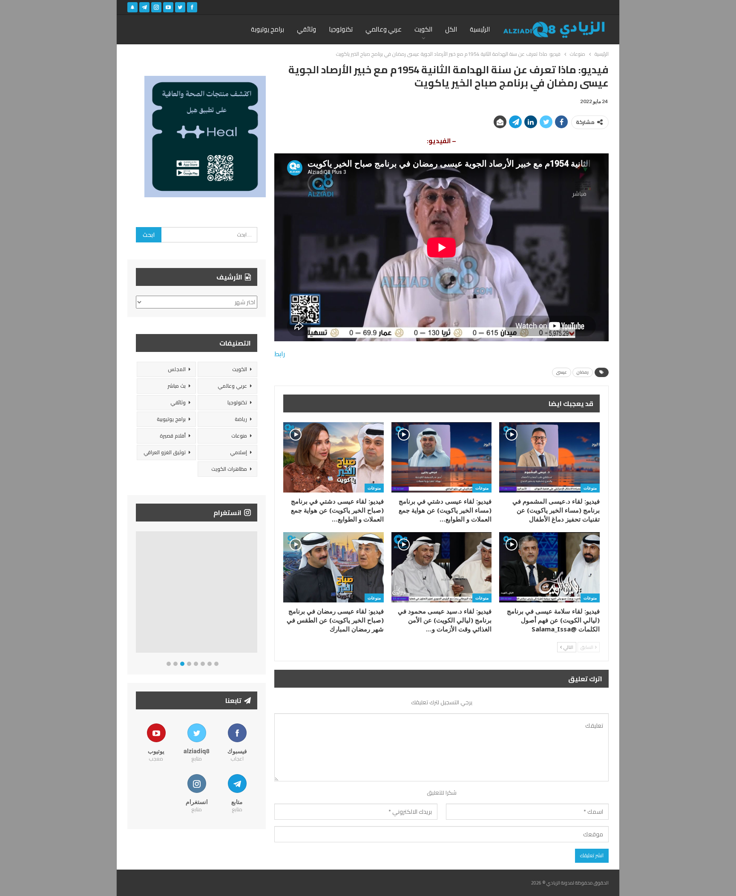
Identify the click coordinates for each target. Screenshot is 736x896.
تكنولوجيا (341, 29)
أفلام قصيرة (173, 436)
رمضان (583, 372)
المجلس (177, 369)
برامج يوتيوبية (171, 419)
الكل (451, 29)
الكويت (423, 29)
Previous (138, 593)
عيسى (561, 372)
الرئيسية (480, 29)
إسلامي (238, 452)
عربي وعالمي (383, 29)
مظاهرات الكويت (229, 469)
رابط (279, 354)
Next (255, 593)
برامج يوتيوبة (267, 29)
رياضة (241, 419)
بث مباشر (176, 386)
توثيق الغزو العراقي (165, 452)
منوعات (590, 488)
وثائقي (306, 29)
